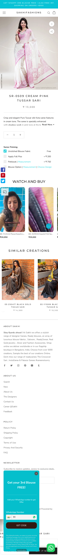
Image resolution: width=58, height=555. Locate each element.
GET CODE (21, 525)
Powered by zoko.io (21, 550)
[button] (9, 517)
